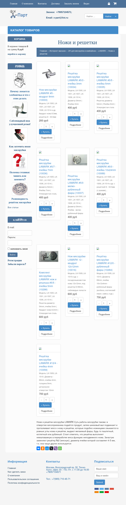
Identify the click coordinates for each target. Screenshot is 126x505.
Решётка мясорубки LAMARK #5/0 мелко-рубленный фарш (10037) (76, 184)
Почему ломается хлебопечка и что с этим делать (19, 94)
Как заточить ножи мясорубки (19, 148)
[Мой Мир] (47, 448)
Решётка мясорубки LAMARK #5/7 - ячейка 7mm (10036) (47, 166)
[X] (51, 448)
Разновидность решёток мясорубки (20, 200)
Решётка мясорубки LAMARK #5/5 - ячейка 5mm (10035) (105, 80)
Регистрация (15, 260)
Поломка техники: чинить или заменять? (20, 175)
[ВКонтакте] (38, 448)
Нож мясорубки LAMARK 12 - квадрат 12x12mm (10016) (76, 263)
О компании (27, 3)
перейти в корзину (17, 53)
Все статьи (13, 207)
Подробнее (46, 137)
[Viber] (55, 448)
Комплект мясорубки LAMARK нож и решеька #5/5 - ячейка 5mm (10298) (47, 281)
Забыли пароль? (17, 264)
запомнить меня (19, 248)
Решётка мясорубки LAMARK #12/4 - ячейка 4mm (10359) (48, 363)
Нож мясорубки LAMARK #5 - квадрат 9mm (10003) (48, 95)
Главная (13, 3)
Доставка (55, 3)
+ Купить (45, 131)
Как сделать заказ (17, 471)
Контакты (42, 3)
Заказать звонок (71, 3)
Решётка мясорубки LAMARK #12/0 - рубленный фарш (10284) (106, 263)
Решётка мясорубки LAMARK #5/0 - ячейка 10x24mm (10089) (106, 166)
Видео (86, 3)
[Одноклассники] (43, 448)
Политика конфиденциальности (24, 482)
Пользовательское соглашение (23, 479)
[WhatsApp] (60, 448)
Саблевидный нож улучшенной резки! (19, 122)
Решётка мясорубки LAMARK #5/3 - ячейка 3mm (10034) (76, 80)
